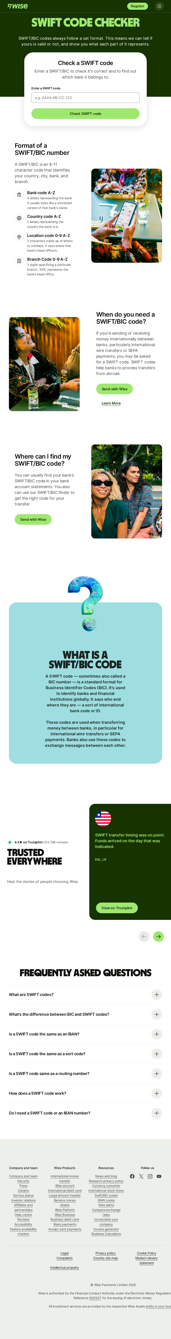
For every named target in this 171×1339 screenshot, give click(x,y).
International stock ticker (106, 1190)
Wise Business (65, 1215)
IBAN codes (106, 1200)
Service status (23, 1195)
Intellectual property (64, 1267)
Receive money (65, 1200)
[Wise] (17, 6)
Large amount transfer (65, 1195)
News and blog (106, 1176)
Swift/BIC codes (106, 1195)
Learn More (111, 403)
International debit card (65, 1190)
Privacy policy (106, 1253)
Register (137, 6)
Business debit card (65, 1219)
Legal (65, 1253)
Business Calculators (106, 1234)
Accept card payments (64, 1229)
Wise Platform (65, 1210)
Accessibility (23, 1224)
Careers (23, 1190)
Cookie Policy (146, 1253)
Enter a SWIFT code (45, 88)
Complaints (65, 1258)
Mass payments (64, 1224)
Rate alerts (106, 1205)
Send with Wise (115, 389)
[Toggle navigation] (159, 6)
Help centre (23, 1215)
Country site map (105, 1258)
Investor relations (23, 1200)
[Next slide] (158, 936)
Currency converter (106, 1185)
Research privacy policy (106, 1181)
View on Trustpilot (117, 908)
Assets (65, 1205)
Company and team (23, 1176)
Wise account (65, 1185)
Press (23, 1185)
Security (23, 1181)
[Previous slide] (144, 936)
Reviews (23, 1219)
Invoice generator (106, 1229)
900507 (95, 1298)
